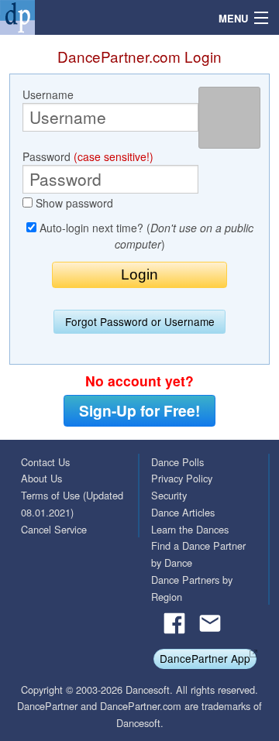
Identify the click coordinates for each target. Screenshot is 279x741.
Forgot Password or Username (140, 321)
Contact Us (45, 462)
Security (169, 495)
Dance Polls (177, 462)
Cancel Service (54, 529)
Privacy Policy (181, 478)
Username (48, 94)
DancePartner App (205, 658)
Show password (73, 203)
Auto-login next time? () (144, 236)
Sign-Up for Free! (139, 410)
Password (87, 156)
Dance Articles (183, 512)
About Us (41, 478)
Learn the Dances (190, 529)
